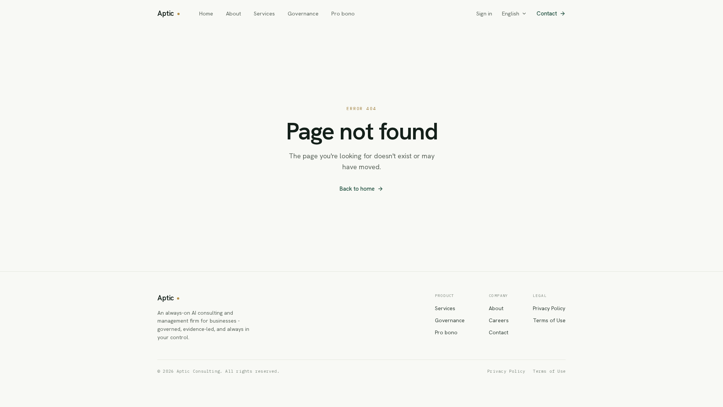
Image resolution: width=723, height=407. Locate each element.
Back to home (357, 189)
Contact (547, 13)
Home (206, 13)
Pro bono (343, 13)
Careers (499, 320)
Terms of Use (549, 320)
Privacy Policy (549, 308)
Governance (303, 13)
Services (264, 13)
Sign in (484, 13)
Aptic (165, 13)
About (233, 13)
